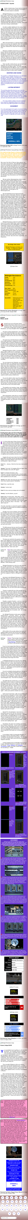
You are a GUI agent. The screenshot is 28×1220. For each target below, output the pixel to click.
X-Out (8, 745)
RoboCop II (12, 1117)
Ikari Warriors (12, 641)
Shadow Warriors (21, 1120)
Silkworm (13, 745)
